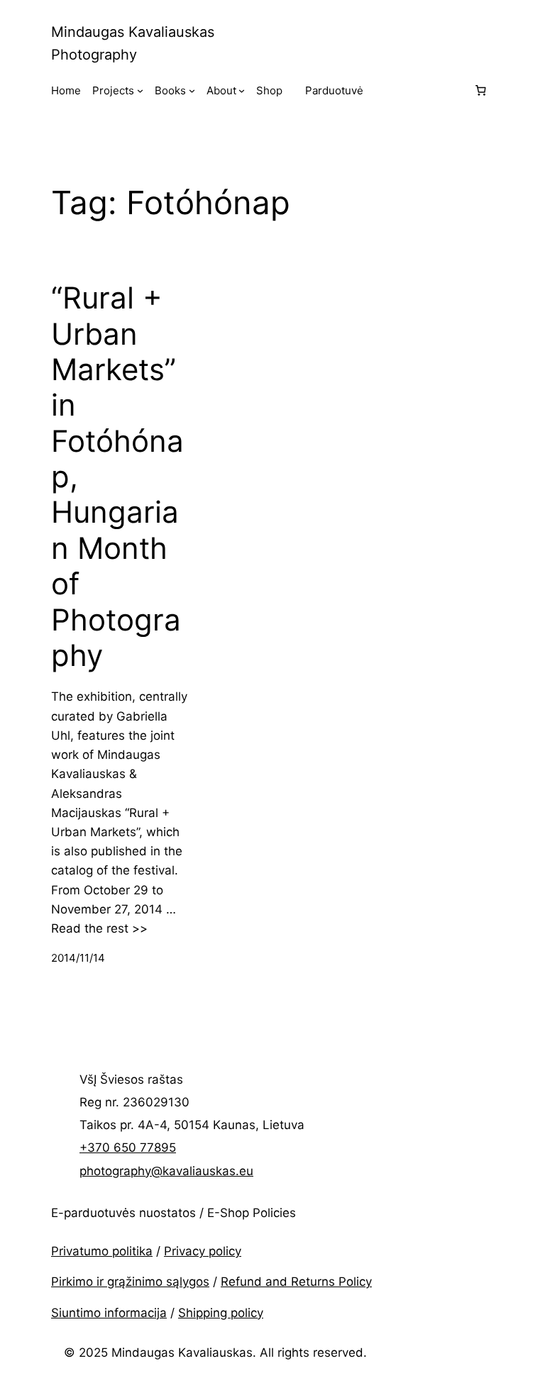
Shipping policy (220, 1313)
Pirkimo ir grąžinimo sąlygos (130, 1281)
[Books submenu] (192, 90)
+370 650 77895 (127, 1147)
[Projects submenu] (140, 90)
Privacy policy (202, 1251)
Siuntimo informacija (109, 1313)
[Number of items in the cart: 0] (480, 90)
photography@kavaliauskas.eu (166, 1171)
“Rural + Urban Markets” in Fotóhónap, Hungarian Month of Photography (117, 476)
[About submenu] (241, 90)
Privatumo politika (102, 1251)
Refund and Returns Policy (296, 1281)
